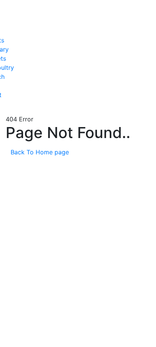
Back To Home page (41, 152)
